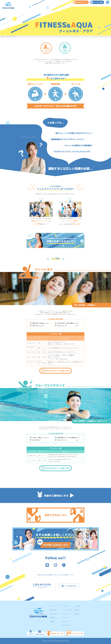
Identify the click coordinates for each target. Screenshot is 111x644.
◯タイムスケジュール (66, 625)
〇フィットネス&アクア (67, 609)
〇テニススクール (65, 606)
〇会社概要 (76, 613)
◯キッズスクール (65, 621)
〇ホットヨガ (64, 613)
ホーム (2, 36)
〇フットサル (64, 617)
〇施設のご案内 (53, 609)
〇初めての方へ (77, 609)
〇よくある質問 (77, 606)
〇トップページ (53, 606)
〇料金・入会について (54, 613)
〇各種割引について (54, 617)
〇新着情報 (52, 621)
